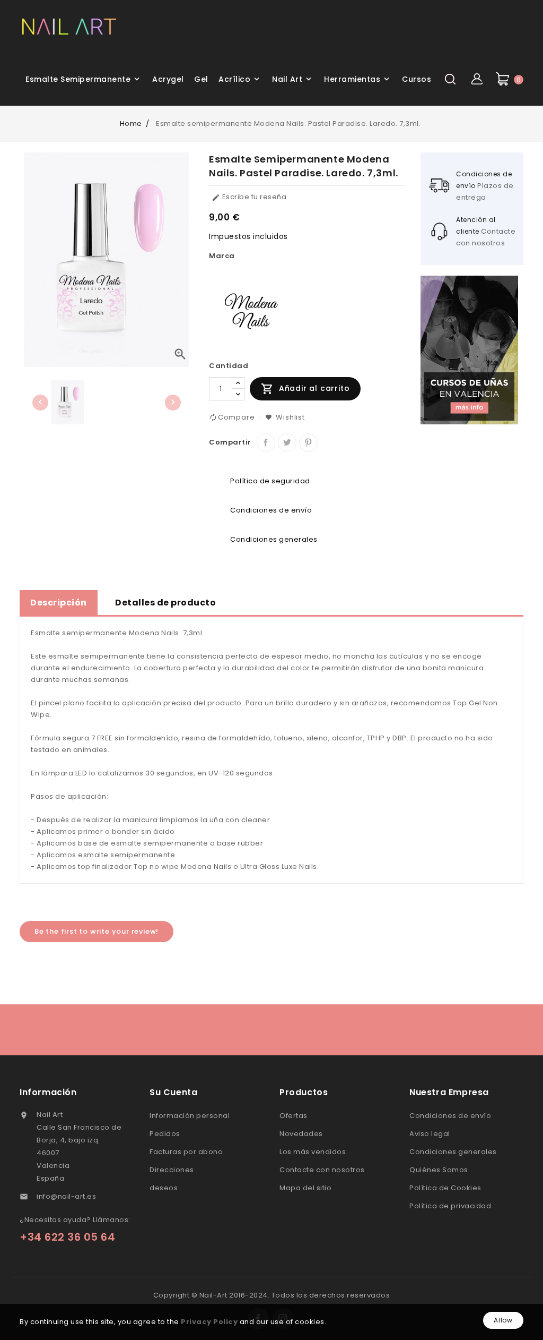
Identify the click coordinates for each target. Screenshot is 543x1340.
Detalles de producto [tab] (165, 602)
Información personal (190, 1116)
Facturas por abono (186, 1152)
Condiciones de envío (450, 1116)
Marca (222, 256)
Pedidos (165, 1134)
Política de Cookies (445, 1188)
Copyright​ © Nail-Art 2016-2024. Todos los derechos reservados (271, 1295)
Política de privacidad (450, 1206)
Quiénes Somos (438, 1170)
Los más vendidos (312, 1152)
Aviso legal (429, 1134)
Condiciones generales (453, 1152)
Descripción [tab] (58, 602)
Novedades (301, 1134)
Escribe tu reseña (249, 197)
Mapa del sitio (305, 1188)
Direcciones (172, 1170)
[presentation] (40, 403)
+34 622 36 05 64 (67, 1237)
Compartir (266, 442)
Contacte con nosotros (322, 1170)
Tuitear (287, 442)
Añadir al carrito (305, 388)
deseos (164, 1188)
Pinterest (308, 442)
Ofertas (293, 1116)
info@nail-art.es (66, 1196)
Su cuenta (173, 1092)
